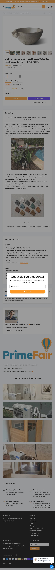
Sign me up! (27, 292)
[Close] (46, 274)
